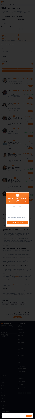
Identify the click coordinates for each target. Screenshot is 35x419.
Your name (8, 208)
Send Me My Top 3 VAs (16, 222)
